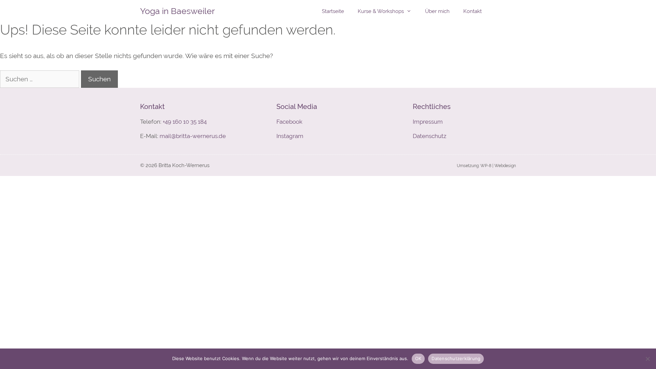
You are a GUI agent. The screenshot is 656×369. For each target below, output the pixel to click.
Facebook (289, 121)
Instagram (289, 136)
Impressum (428, 121)
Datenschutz (429, 136)
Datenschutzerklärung (456, 358)
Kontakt (472, 11)
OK (418, 358)
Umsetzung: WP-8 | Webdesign (486, 165)
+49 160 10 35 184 (185, 121)
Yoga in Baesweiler (177, 11)
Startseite (333, 11)
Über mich (437, 11)
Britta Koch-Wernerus (184, 165)
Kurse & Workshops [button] (381, 11)
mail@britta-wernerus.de (193, 136)
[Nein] (647, 358)
